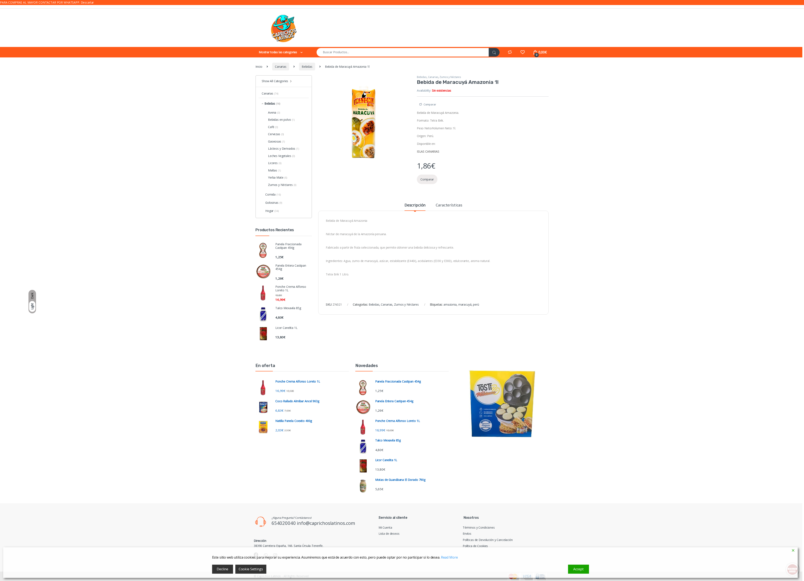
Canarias (280, 67)
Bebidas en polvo (281, 120)
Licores (274, 163)
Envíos (467, 534)
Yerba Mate (277, 177)
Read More (449, 557)
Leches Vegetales (281, 156)
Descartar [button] (87, 2)
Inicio (258, 67)
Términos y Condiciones (479, 527)
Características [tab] (449, 205)
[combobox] (403, 52)
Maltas (274, 170)
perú (476, 304)
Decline (222, 569)
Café (273, 127)
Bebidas (307, 67)
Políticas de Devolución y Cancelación (488, 540)
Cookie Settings (251, 569)
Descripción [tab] (415, 205)
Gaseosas (276, 141)
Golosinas (273, 203)
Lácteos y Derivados (283, 148)
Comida (273, 194)
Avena (274, 112)
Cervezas (276, 134)
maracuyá (465, 304)
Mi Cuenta (385, 527)
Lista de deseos (389, 534)
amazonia (450, 304)
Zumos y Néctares (450, 77)
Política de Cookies (475, 546)
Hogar (272, 211)
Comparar (430, 104)
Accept (578, 569)
